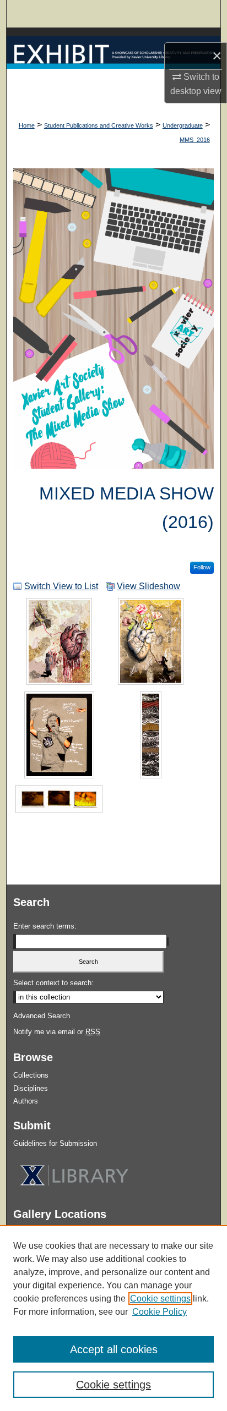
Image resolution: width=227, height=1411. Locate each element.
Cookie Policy (159, 1311)
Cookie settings (160, 1298)
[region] (113, 1318)
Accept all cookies (114, 1349)
